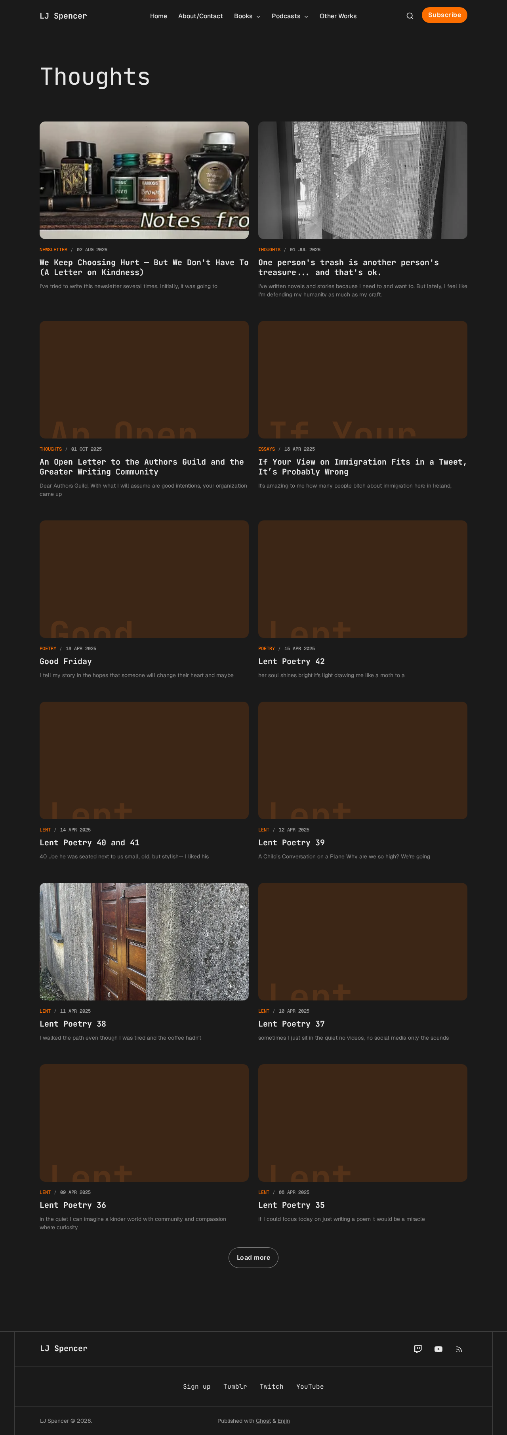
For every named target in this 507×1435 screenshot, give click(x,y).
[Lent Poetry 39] (362, 781)
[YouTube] (438, 1349)
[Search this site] (410, 16)
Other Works (338, 16)
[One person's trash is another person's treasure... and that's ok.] (362, 210)
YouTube (310, 1386)
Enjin (284, 1420)
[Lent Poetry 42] (362, 600)
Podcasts (287, 16)
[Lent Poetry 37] (362, 962)
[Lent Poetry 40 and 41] (144, 781)
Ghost (263, 1420)
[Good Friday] (144, 600)
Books (244, 16)
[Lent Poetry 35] (362, 1148)
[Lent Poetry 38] (144, 962)
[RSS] (459, 1349)
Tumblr (235, 1386)
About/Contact (200, 16)
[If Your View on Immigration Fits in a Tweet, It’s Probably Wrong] (362, 409)
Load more (254, 1257)
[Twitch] (418, 1349)
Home (158, 16)
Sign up (197, 1386)
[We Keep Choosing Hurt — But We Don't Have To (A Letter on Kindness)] (144, 210)
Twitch (272, 1386)
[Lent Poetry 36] (144, 1148)
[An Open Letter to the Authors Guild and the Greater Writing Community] (144, 409)
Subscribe (444, 15)
